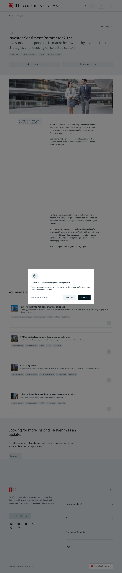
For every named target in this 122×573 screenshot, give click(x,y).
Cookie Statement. (46, 289)
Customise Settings (39, 297)
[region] (61, 286)
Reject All (69, 297)
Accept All (84, 297)
